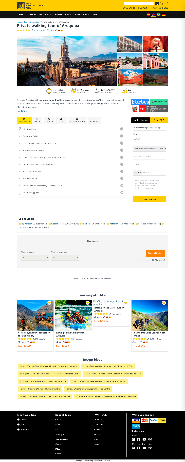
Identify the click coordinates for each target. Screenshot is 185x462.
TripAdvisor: (26, 223)
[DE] (163, 14)
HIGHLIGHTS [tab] (24, 121)
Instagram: (114, 223)
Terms (96, 444)
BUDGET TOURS (62, 14)
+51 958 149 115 (128, 8)
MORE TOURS (81, 14)
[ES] (148, 14)
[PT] (158, 14)
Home (19, 22)
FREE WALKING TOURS (39, 14)
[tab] (94, 120)
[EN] (153, 14)
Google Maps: (57, 223)
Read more (22, 111)
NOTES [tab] (62, 121)
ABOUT (96, 14)
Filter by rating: (27, 252)
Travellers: (23, 227)
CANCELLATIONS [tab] (77, 121)
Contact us (145, 8)
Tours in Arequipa (31, 22)
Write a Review (155, 253)
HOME (22, 14)
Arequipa (25, 429)
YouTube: (142, 223)
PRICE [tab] (37, 121)
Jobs (96, 439)
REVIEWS (94, 121)
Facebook (86, 223)
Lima (23, 424)
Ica (56, 429)
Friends (97, 429)
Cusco (24, 419)
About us (157, 8)
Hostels (97, 434)
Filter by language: (59, 252)
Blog (166, 8)
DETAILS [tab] (49, 121)
